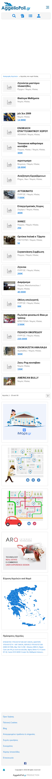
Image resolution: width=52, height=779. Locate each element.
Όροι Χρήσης (8, 717)
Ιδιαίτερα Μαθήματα (28, 98)
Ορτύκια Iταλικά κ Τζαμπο (31, 236)
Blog (5, 728)
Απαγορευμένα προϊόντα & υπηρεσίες (19, 734)
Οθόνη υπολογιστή (27, 300)
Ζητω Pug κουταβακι (28, 362)
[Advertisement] (26, 46)
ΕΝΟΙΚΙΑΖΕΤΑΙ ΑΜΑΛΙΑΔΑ (32, 347)
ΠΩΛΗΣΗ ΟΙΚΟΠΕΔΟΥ (29, 332)
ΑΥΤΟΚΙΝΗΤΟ (25, 191)
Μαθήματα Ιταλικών (36, 652)
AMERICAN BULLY (28, 378)
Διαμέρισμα (23, 282)
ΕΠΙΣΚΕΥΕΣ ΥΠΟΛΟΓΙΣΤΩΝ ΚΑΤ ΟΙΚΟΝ (17, 642)
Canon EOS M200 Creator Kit (18, 652)
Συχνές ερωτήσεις (10, 740)
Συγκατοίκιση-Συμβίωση (30, 252)
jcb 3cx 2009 (24, 113)
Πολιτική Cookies (10, 722)
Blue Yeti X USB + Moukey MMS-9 (26, 647)
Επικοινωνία (8, 758)
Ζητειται (21, 267)
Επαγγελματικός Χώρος (30, 206)
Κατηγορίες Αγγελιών (10, 76)
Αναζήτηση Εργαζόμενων (31, 176)
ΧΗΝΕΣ (21, 221)
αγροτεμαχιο (24, 160)
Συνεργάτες (8, 746)
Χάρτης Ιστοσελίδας (11, 752)
